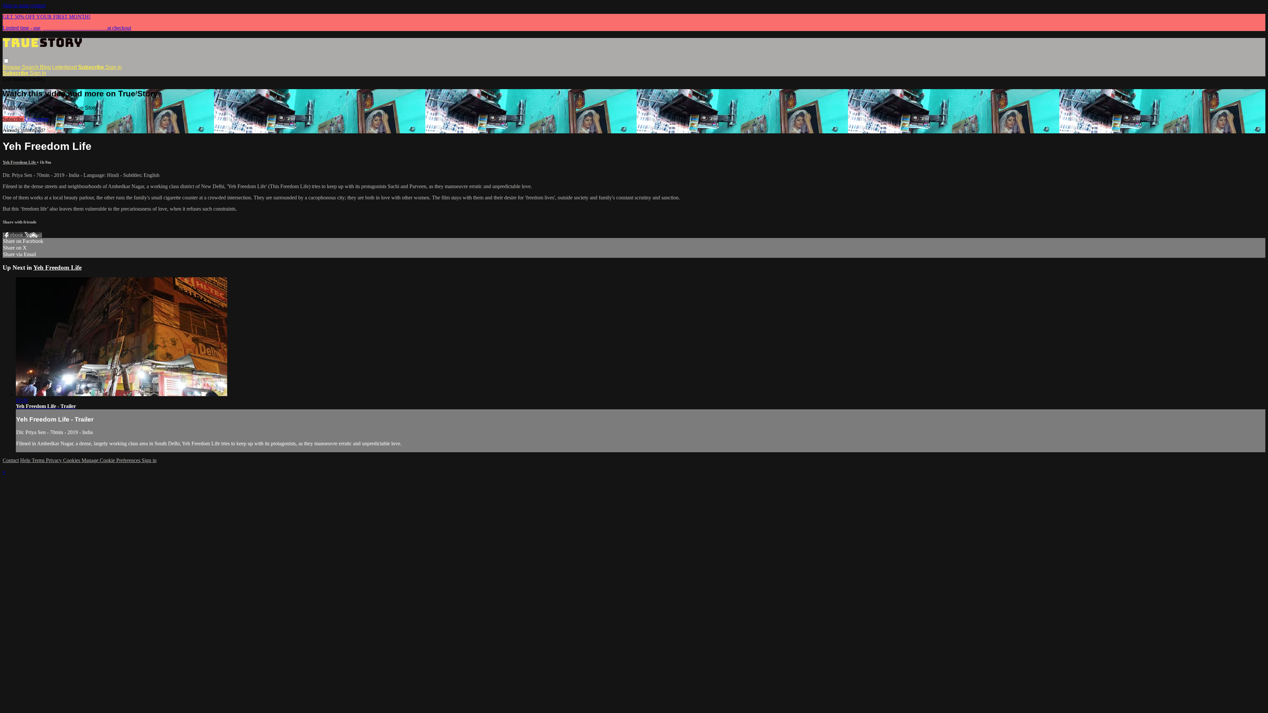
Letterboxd (64, 67)
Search (31, 67)
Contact (11, 460)
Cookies (72, 460)
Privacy (54, 460)
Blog (45, 67)
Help (26, 460)
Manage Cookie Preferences (112, 460)
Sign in (113, 67)
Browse (12, 67)
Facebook (13, 235)
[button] (6, 61)
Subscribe (13, 119)
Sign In (38, 73)
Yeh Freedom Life (20, 162)
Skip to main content (24, 5)
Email (36, 235)
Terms (39, 460)
